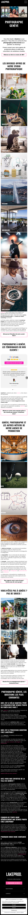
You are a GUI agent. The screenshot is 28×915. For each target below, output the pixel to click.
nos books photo (22, 854)
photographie (5, 570)
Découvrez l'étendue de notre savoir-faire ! (14, 334)
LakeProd (3, 312)
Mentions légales (20, 912)
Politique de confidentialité (10, 912)
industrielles (4, 743)
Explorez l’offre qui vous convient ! (9, 773)
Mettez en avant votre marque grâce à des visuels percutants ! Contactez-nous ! (14, 412)
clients (18, 393)
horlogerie (18, 742)
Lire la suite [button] (14, 376)
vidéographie (14, 570)
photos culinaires (10, 742)
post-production (23, 570)
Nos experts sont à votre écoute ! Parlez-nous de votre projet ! (14, 581)
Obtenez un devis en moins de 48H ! (14, 55)
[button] (1, 378)
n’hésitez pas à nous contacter (8, 831)
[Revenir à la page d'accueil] (14, 874)
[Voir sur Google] (14, 380)
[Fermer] (26, 899)
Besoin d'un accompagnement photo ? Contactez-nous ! (14, 682)
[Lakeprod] (5, 3)
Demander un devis (14, 883)
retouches (6, 572)
